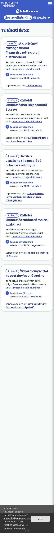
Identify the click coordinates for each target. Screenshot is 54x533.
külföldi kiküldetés (37, 137)
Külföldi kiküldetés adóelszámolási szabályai (27, 220)
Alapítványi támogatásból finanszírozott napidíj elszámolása (22, 50)
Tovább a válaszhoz (21, 74)
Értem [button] (40, 519)
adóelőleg (33, 252)
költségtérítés (35, 193)
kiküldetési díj (34, 85)
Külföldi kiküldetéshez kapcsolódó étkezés (26, 105)
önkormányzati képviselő (20, 307)
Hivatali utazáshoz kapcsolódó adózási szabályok (24, 160)
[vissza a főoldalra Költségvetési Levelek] (27, 4)
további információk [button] (14, 528)
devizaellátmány (37, 304)
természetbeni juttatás (19, 141)
